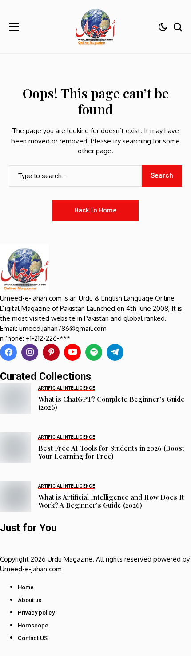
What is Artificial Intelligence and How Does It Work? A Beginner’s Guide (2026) (111, 501)
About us (29, 600)
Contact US (33, 638)
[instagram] (29, 352)
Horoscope (33, 625)
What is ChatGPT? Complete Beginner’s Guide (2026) (111, 403)
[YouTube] (72, 352)
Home (26, 587)
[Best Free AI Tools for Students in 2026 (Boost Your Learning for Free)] (15, 447)
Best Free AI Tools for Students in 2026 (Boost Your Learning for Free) (111, 452)
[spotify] (93, 352)
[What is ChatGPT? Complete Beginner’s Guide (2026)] (15, 398)
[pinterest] (51, 352)
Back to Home (95, 210)
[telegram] (115, 352)
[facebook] (8, 352)
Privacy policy (36, 612)
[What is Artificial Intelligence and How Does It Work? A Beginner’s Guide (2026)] (15, 496)
